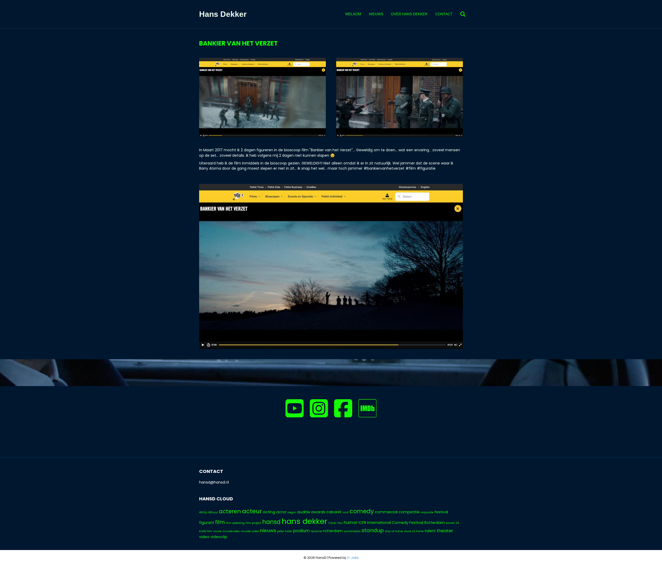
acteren (230, 511)
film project (253, 523)
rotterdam (333, 530)
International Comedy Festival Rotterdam (406, 522)
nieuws (268, 530)
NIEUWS (376, 14)
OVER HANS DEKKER (409, 14)
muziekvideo (231, 531)
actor (281, 512)
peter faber (284, 531)
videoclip (218, 536)
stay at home (394, 531)
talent (430, 530)
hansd (271, 522)
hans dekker (304, 521)
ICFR (362, 522)
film (220, 522)
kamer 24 (452, 523)
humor (351, 522)
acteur (252, 511)
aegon (292, 512)
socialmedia (352, 531)
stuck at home (414, 531)
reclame (316, 531)
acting (269, 512)
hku (340, 523)
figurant (206, 522)
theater (445, 531)
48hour (213, 512)
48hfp (203, 512)
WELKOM (353, 14)
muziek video (250, 531)
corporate (426, 512)
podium (301, 531)
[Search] (459, 14)
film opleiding (235, 523)
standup (373, 530)
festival (441, 512)
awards (318, 512)
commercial (386, 512)
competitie (409, 512)
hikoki (332, 523)
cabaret (334, 512)
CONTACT (444, 14)
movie (217, 531)
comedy (362, 511)
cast (346, 512)
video (204, 536)
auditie (303, 512)
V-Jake (352, 557)
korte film (205, 531)
